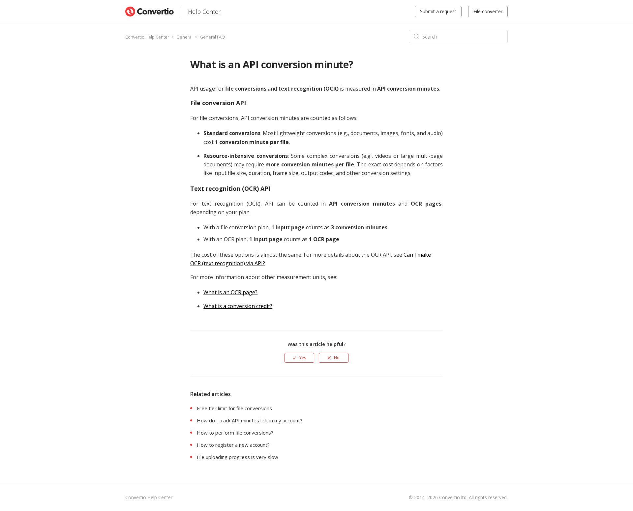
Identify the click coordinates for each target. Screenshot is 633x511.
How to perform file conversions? (235, 432)
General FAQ (212, 37)
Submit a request (438, 11)
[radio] (299, 358)
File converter (487, 11)
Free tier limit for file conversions (234, 408)
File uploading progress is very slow (237, 457)
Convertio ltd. (453, 497)
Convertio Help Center (147, 37)
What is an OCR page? (230, 292)
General (184, 37)
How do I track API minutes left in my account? (249, 420)
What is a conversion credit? (237, 306)
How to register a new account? (233, 444)
